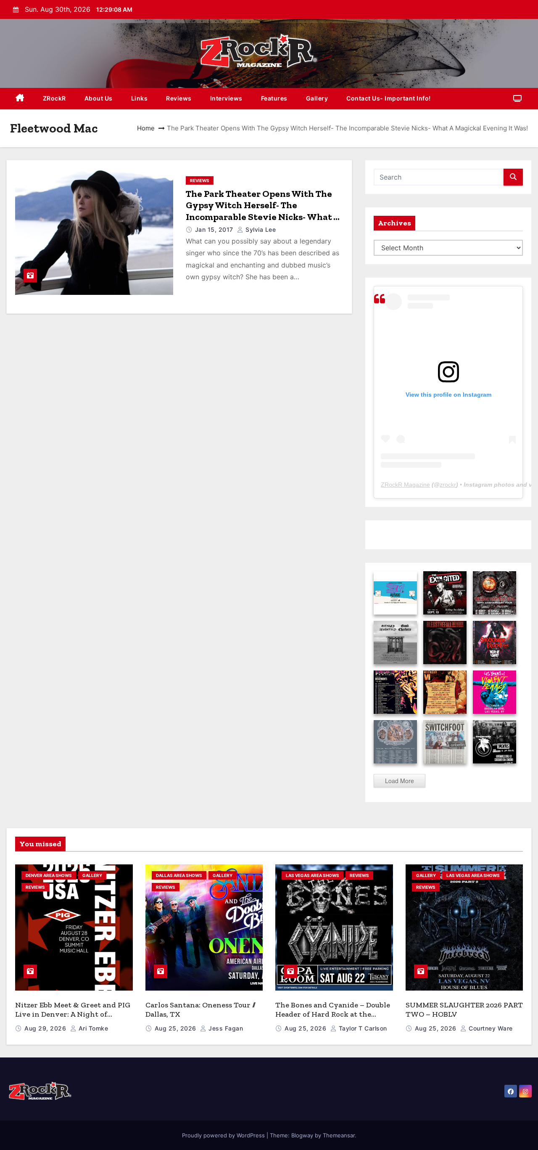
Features (274, 98)
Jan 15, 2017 (215, 229)
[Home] (20, 98)
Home (146, 128)
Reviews (179, 98)
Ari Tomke (92, 1028)
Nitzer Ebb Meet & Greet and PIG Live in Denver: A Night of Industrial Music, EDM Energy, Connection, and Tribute (72, 1019)
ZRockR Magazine (405, 484)
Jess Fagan (225, 1028)
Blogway (302, 1135)
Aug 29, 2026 (46, 1028)
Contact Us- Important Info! (388, 98)
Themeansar (339, 1135)
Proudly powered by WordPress (224, 1135)
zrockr (448, 484)
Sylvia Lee (260, 229)
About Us (98, 98)
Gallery (317, 98)
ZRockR (54, 98)
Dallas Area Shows (179, 875)
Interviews (226, 98)
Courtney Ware (490, 1028)
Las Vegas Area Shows (312, 875)
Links (139, 98)
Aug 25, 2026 (176, 1028)
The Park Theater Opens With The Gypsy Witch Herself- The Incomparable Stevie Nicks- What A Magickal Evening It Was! (263, 211)
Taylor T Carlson (362, 1028)
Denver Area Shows (49, 875)
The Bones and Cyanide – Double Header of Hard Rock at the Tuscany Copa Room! (332, 1014)
